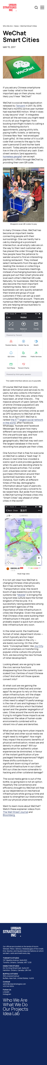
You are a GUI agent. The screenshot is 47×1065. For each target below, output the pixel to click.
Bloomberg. (9, 814)
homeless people (12, 156)
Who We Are (8, 26)
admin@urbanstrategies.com (14, 984)
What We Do (15, 1004)
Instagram (7, 994)
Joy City (38, 645)
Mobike (21, 594)
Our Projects (15, 1009)
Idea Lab (11, 1013)
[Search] (36, 7)
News (16, 26)
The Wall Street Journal (15, 811)
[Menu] (42, 7)
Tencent (20, 105)
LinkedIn (6, 992)
